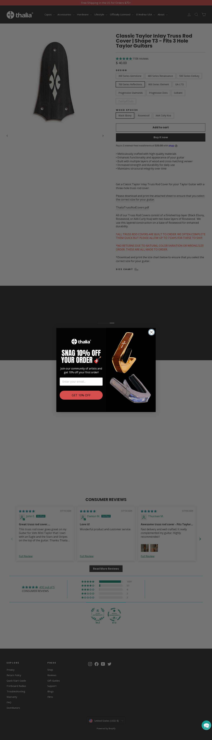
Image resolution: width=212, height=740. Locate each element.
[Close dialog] (151, 332)
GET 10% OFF (81, 395)
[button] (206, 725)
